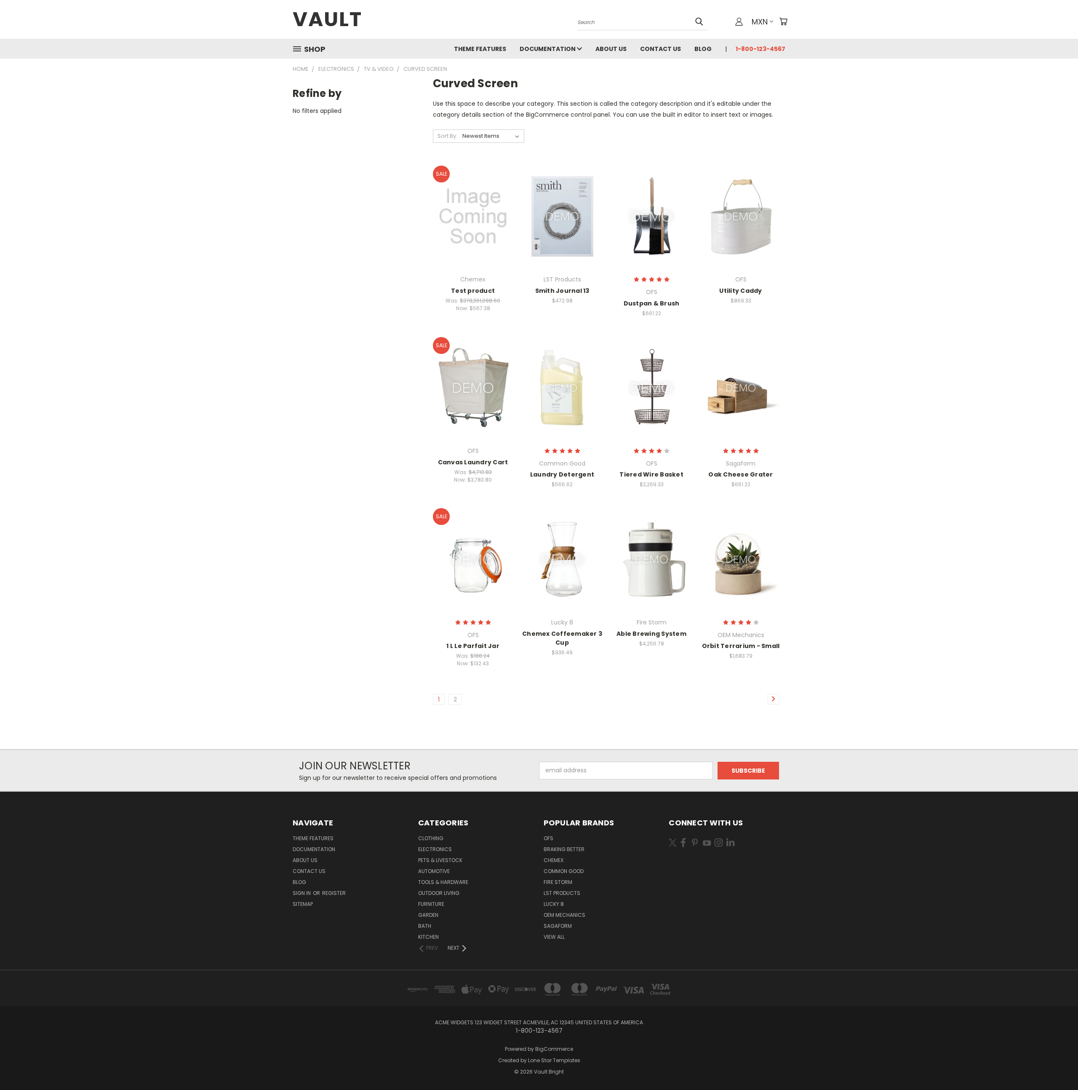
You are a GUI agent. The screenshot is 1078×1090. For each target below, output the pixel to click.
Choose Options (473, 231)
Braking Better (564, 849)
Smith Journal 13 (562, 291)
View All (554, 936)
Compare (470, 215)
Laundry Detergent (562, 474)
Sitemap (303, 904)
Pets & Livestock (440, 860)
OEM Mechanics (564, 915)
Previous (1056, 1063)
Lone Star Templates (554, 1060)
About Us (611, 49)
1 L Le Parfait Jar (472, 646)
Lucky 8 (554, 904)
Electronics (435, 849)
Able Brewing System (651, 633)
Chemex (553, 860)
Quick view (472, 199)
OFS (548, 838)
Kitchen (428, 936)
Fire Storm (558, 882)
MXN (760, 21)
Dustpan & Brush (652, 303)
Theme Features (480, 49)
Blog (703, 49)
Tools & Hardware (443, 882)
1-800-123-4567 (760, 49)
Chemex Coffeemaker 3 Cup (562, 638)
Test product (473, 291)
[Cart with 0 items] (783, 21)
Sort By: (447, 136)
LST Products (562, 893)
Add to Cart (562, 231)
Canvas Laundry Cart (473, 462)
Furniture (431, 904)
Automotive (434, 871)
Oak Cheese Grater (740, 474)
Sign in (302, 893)
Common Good (564, 871)
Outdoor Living (438, 893)
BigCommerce (554, 1049)
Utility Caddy (740, 291)
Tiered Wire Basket (651, 474)
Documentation (548, 49)
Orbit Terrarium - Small (741, 646)
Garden (428, 915)
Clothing (430, 838)
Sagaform (558, 925)
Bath (424, 925)
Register (334, 893)
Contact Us (660, 49)
